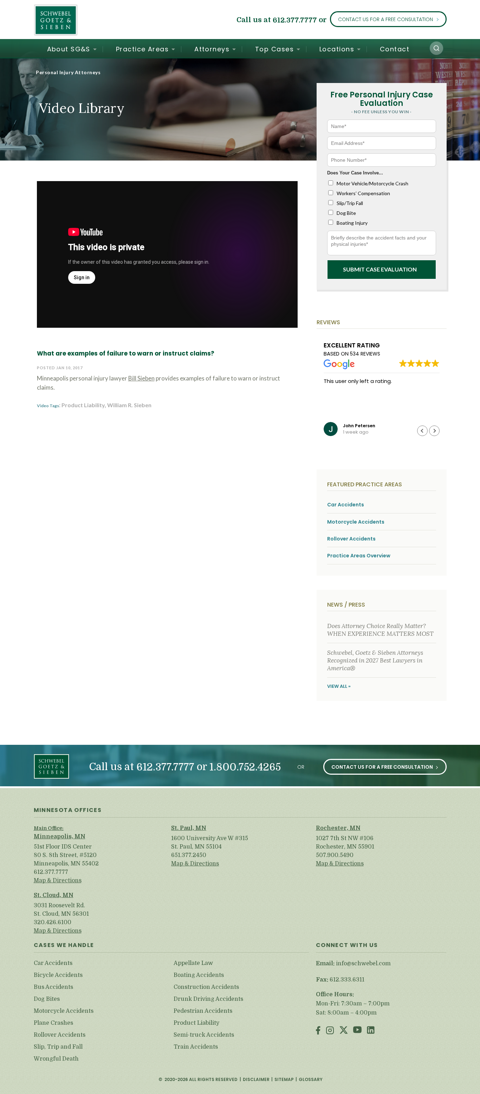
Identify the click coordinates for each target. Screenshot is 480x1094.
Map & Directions (58, 880)
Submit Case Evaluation (380, 269)
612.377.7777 (295, 20)
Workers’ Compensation (363, 193)
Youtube (357, 1031)
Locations (336, 49)
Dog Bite (346, 213)
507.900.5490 (334, 855)
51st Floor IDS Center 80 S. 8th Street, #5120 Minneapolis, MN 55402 (66, 855)
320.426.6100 (52, 922)
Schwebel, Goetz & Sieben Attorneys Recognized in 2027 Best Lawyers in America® (375, 660)
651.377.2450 (188, 855)
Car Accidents (345, 504)
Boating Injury (352, 223)
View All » (339, 686)
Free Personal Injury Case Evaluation (381, 99)
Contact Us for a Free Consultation (385, 19)
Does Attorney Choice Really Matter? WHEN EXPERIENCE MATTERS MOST (380, 630)
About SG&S (68, 49)
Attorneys (211, 49)
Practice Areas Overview (358, 555)
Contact (394, 49)
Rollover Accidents (351, 539)
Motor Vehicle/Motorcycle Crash (372, 183)
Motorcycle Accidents (355, 522)
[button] (436, 48)
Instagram (330, 1031)
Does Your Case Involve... (355, 172)
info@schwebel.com (363, 963)
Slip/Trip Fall (350, 203)
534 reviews (365, 353)
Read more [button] (337, 414)
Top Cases (274, 49)
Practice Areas (142, 49)
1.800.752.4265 (245, 767)
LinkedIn (371, 1031)
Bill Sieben (141, 378)
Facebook (318, 1031)
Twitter (343, 1031)
